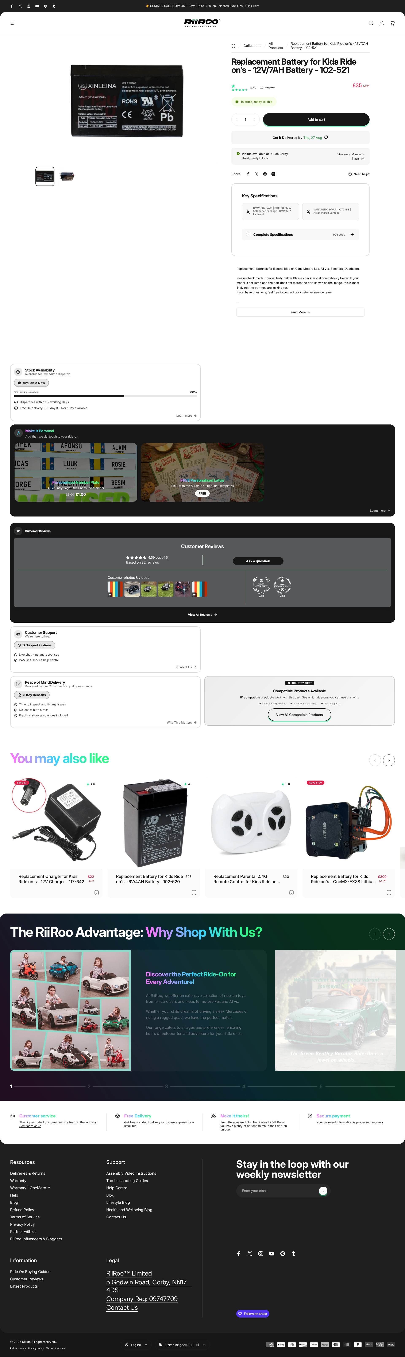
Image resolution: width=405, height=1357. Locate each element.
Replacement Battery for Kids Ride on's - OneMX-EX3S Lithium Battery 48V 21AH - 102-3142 (343, 879)
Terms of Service (25, 1217)
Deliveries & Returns (27, 1173)
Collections (252, 45)
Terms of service (55, 1348)
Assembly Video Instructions (131, 1173)
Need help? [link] (362, 174)
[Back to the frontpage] (233, 45)
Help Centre (116, 1188)
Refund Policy (22, 1210)
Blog (14, 1202)
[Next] (208, 102)
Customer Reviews (26, 1279)
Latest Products (24, 1286)
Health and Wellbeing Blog (129, 1210)
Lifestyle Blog (118, 1202)
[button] (76, 472)
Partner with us (23, 1231)
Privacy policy (36, 1348)
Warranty (18, 1180)
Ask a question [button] (258, 561)
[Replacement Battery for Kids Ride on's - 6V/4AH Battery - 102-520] (154, 822)
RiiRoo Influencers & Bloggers (36, 1239)
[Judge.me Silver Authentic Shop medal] (261, 585)
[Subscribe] (323, 1191)
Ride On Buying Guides (30, 1271)
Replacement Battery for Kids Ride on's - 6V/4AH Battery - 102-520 (149, 879)
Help (14, 1195)
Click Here (252, 6)
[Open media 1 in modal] (127, 102)
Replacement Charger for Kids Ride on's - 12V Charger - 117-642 (51, 879)
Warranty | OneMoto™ (30, 1188)
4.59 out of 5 (158, 557)
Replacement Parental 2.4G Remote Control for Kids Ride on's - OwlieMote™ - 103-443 (246, 879)
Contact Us (116, 1217)
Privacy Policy (22, 1224)
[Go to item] (44, 176)
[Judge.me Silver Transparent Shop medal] (282, 585)
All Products (276, 45)
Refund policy (18, 1348)
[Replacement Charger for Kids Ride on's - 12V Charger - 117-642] (56, 822)
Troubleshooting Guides (127, 1180)
